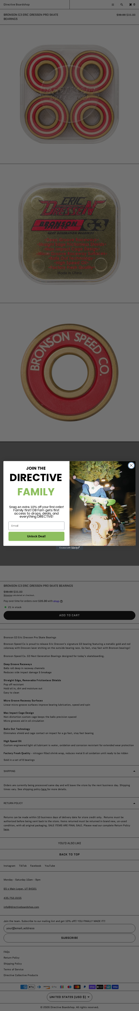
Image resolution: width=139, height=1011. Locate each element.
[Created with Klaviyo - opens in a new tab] (69, 548)
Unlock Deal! (36, 536)
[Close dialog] (131, 465)
